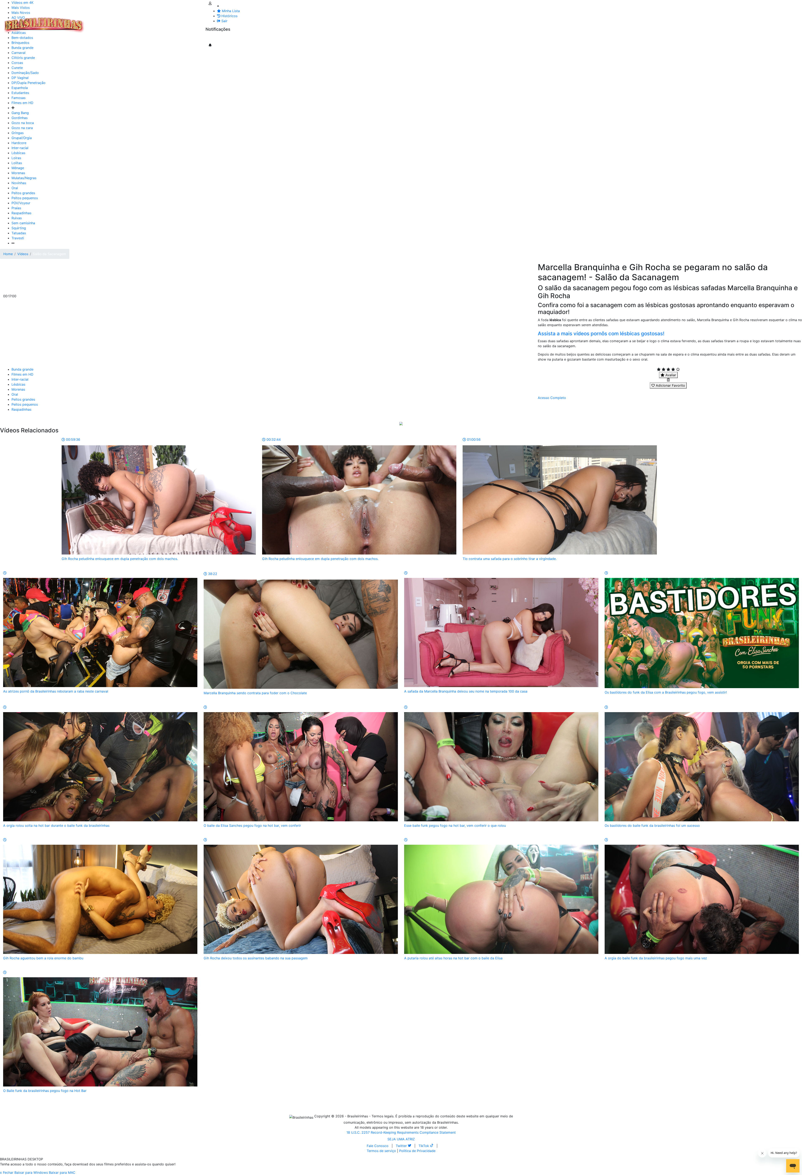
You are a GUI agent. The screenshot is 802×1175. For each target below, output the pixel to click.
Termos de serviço (381, 1151)
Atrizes (108, 22)
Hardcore (18, 143)
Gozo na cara (22, 128)
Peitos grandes (23, 193)
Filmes (95, 22)
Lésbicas (18, 153)
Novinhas (18, 183)
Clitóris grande (23, 58)
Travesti (17, 238)
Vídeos (122, 22)
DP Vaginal (20, 78)
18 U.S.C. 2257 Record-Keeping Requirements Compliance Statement (401, 1132)
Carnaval (18, 53)
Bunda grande (22, 369)
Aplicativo (186, 22)
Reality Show (169, 25)
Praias (16, 208)
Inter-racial (19, 148)
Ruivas (16, 218)
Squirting (18, 228)
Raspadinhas (21, 213)
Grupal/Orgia (21, 138)
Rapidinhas (140, 22)
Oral (14, 188)
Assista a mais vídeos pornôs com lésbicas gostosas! (601, 333)
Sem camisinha (23, 223)
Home (8, 254)
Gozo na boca (22, 123)
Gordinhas (19, 118)
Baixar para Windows (31, 1172)
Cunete (17, 68)
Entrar (202, 22)
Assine (214, 37)
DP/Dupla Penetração (28, 83)
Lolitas (16, 163)
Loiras (16, 158)
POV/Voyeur (20, 203)
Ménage (17, 168)
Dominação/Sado (25, 73)
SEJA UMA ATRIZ (401, 1139)
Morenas (18, 173)
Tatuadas (18, 233)
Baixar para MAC (62, 1172)
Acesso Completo (552, 398)
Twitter (402, 1146)
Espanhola (19, 88)
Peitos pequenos (24, 198)
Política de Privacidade (417, 1151)
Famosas (18, 98)
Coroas (17, 63)
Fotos (156, 22)
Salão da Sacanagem (49, 254)
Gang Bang (20, 113)
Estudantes (20, 93)
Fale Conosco (377, 1146)
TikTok (424, 1146)
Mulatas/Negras (23, 178)
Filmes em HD (22, 103)
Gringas (17, 133)
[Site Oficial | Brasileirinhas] (44, 25)
